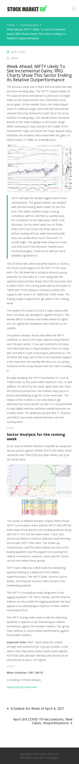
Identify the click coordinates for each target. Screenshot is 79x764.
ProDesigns (51, 757)
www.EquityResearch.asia (22, 687)
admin (14, 58)
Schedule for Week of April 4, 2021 (37, 708)
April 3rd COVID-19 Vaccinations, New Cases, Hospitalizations (42, 721)
